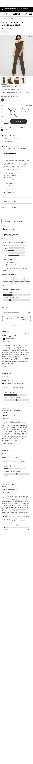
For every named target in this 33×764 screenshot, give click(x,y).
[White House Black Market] (16, 14)
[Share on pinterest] (15, 207)
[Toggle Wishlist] (30, 37)
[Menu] (2, 14)
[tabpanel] (16, 379)
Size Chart (29, 105)
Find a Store (8, 141)
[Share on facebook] (9, 207)
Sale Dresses (9, 19)
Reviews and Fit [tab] (6, 221)
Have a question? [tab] (17, 221)
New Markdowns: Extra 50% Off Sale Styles (16, 8)
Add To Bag (18, 121)
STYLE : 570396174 (8, 157)
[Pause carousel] (31, 10)
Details (28, 92)
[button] (30, 14)
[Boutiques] (7, 14)
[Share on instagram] (12, 207)
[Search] (26, 14)
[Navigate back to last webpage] (2, 19)
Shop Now (14, 10)
